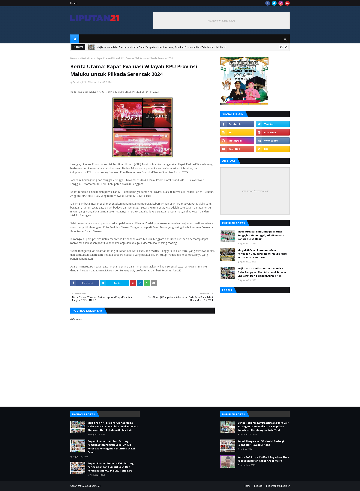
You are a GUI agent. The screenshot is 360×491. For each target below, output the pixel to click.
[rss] (237, 132)
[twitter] (274, 3)
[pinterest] (287, 3)
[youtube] (237, 149)
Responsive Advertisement (221, 20)
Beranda (75, 58)
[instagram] (280, 3)
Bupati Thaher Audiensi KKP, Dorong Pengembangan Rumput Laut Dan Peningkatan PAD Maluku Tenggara (111, 467)
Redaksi (258, 485)
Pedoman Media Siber (278, 485)
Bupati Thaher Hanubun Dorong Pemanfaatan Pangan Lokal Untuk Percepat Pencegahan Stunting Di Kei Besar (111, 447)
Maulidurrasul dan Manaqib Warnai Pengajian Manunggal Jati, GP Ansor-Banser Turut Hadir (261, 235)
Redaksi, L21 (79, 82)
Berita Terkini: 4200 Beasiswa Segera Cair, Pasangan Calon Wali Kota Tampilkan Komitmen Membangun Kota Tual (263, 426)
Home (73, 3)
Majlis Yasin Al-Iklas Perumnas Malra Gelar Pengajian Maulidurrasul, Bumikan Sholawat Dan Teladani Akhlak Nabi (161, 47)
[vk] (273, 140)
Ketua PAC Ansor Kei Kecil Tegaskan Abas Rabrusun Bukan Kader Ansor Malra (263, 459)
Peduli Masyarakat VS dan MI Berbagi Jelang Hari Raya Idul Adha (261, 443)
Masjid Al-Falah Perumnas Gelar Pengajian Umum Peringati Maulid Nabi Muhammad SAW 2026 (262, 253)
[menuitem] (74, 38)
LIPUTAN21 (95, 485)
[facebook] (267, 3)
